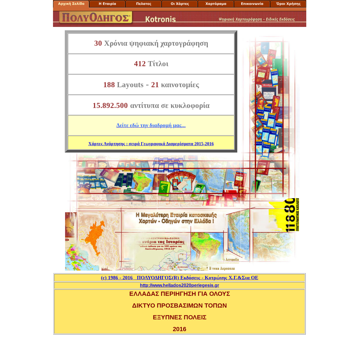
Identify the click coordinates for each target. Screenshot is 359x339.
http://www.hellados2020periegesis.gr (179, 285)
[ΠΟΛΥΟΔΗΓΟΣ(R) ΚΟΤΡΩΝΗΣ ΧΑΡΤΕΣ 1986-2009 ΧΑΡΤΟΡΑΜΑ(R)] (71, 5)
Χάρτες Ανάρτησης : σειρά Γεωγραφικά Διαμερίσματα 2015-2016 (151, 143)
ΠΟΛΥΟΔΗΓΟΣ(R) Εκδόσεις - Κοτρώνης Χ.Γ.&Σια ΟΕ (179, 277)
